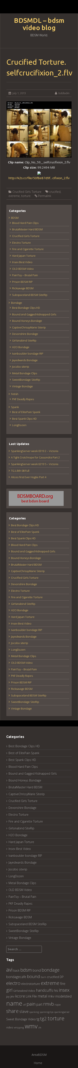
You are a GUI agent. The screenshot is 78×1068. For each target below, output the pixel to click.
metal (42, 996)
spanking (34, 1011)
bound (33, 976)
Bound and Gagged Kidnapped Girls (34, 314)
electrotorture (30, 984)
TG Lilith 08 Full (20, 471)
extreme (14, 196)
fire (62, 983)
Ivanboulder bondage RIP (27, 353)
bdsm (26, 970)
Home (38, 1063)
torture (26, 196)
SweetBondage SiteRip (26, 380)
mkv (51, 996)
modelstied (63, 996)
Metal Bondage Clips (24, 373)
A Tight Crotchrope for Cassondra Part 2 (35, 457)
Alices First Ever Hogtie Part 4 (28, 477)
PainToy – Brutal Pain (25, 275)
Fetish (14, 394)
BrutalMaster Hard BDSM (27, 229)
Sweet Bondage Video (21, 1019)
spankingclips (46, 1011)
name (14, 1003)
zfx (39, 1027)
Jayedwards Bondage (25, 360)
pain (31, 1004)
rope (58, 1004)
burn (43, 977)
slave (23, 1011)
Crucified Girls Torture (26, 192)
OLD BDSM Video (23, 269)
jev (12, 996)
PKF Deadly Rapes (23, 399)
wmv (31, 1026)
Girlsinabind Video (24, 991)
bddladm (63, 93)
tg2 (43, 1018)
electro (13, 983)
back (16, 970)
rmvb (48, 1004)
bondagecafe (16, 976)
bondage (50, 970)
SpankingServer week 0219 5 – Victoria (34, 464)
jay (8, 996)
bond (37, 970)
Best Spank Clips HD (24, 418)
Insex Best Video (22, 262)
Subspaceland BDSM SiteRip (29, 295)
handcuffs (44, 990)
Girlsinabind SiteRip (24, 340)
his (56, 990)
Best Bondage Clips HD (26, 308)
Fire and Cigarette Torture (28, 249)
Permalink (44, 196)
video (9, 1027)
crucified (55, 192)
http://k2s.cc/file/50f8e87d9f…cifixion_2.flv (39, 178)
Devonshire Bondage (25, 334)
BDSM (15, 218)
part (39, 1004)
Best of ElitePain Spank (26, 412)
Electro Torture (21, 242)
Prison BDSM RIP (22, 282)
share (12, 1011)
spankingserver (62, 1011)
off (24, 1004)
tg (38, 1019)
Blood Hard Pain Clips (25, 223)
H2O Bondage (20, 347)
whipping (19, 1027)
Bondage (16, 303)
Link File (31, 996)
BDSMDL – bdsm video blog (39, 24)
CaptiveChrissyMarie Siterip (29, 327)
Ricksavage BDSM (22, 288)
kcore (20, 996)
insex (64, 990)
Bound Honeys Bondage (27, 321)
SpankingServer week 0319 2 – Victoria (34, 451)
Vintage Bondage (22, 386)
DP (62, 977)
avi (9, 969)
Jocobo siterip (20, 366)
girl (9, 990)
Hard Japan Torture (24, 256)
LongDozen (19, 425)
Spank (15, 407)
